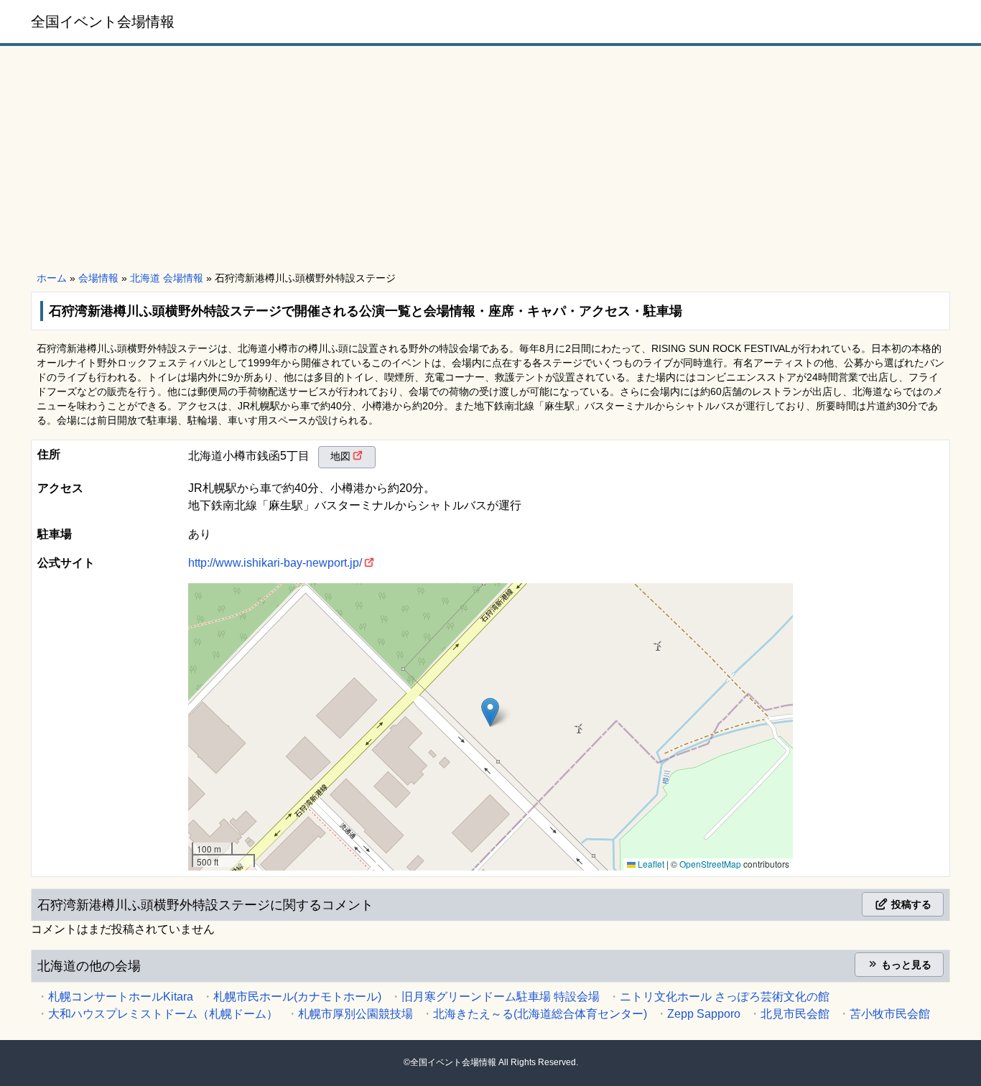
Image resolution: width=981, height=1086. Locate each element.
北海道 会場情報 (166, 278)
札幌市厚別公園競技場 (355, 1014)
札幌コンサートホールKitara (120, 996)
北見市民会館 (795, 1014)
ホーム (52, 278)
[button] (490, 712)
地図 (340, 456)
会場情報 (98, 278)
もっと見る (904, 964)
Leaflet (650, 864)
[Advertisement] (490, 159)
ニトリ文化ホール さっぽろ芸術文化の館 (724, 996)
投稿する (909, 904)
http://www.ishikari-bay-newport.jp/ (275, 563)
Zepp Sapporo (703, 1014)
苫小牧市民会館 (890, 1014)
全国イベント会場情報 (103, 21)
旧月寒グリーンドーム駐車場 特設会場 (500, 996)
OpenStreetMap (710, 864)
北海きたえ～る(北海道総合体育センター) (540, 1014)
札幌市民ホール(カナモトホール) (297, 996)
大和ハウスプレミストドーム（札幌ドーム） (163, 1014)
